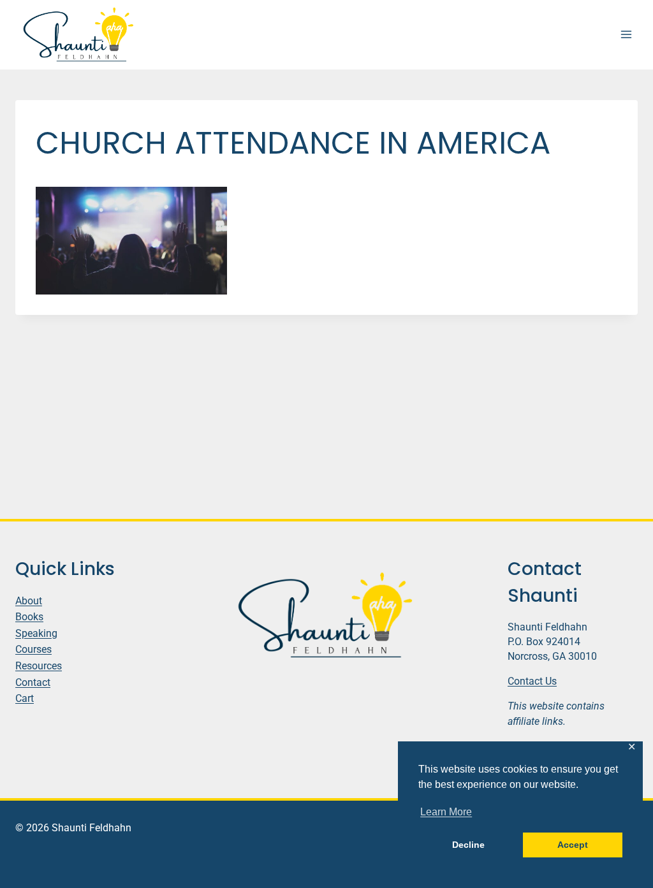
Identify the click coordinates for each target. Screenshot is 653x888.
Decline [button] (468, 845)
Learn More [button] (446, 811)
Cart (24, 698)
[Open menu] (626, 35)
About (28, 601)
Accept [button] (572, 845)
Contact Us (532, 681)
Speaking (36, 633)
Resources (38, 666)
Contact (32, 682)
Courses (33, 649)
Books (29, 617)
